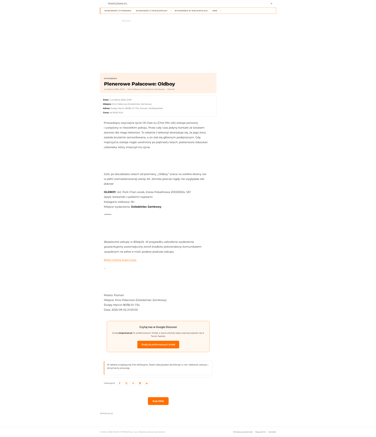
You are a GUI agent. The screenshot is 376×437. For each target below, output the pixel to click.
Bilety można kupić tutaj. (120, 259)
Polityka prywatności (243, 432)
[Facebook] (119, 383)
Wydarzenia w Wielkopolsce (191, 11)
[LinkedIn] (147, 383)
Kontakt (272, 432)
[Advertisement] (158, 160)
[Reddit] (140, 383)
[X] (126, 383)
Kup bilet (158, 401)
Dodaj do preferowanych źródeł (158, 344)
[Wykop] (133, 383)
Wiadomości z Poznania (117, 11)
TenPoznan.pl (106, 413)
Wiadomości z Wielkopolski (151, 11)
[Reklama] (188, 45)
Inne (214, 11)
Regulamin (260, 432)
